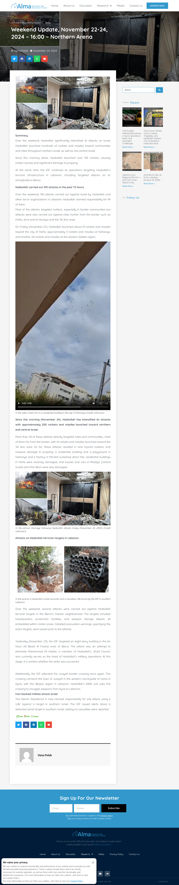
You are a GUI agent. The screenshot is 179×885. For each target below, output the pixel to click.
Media (120, 5)
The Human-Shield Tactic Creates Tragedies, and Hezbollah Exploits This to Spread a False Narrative (153, 137)
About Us (69, 5)
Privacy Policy (116, 854)
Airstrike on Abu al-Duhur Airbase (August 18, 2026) (153, 177)
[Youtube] (100, 873)
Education (86, 5)
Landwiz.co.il (163, 881)
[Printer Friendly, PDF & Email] (27, 716)
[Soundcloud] (107, 873)
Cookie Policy (76, 881)
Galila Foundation (102, 844)
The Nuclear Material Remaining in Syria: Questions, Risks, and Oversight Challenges (131, 137)
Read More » (127, 147)
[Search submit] (159, 90)
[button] (14, 59)
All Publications (18, 22)
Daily (48, 22)
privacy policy (107, 815)
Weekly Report (34, 22)
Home (54, 5)
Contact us (136, 5)
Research (103, 5)
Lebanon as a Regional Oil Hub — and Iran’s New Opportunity (131, 179)
